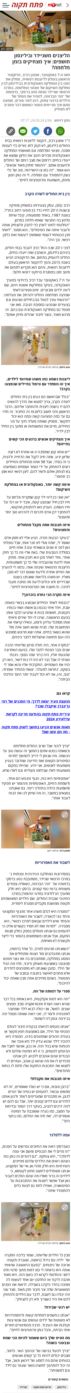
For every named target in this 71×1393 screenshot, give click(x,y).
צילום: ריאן (6, 49)
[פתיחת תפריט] (6, 5)
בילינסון (61, 1387)
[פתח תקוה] (35, 8)
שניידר (23, 1387)
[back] (67, 5)
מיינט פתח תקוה (42, 1387)
